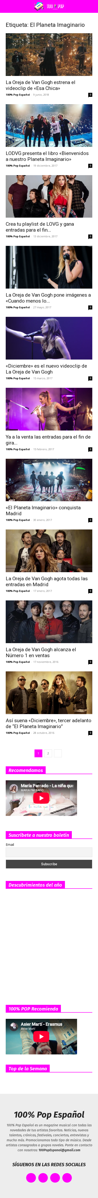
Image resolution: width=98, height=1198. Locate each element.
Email (10, 844)
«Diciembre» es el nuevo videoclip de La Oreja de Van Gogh (46, 369)
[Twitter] (43, 1178)
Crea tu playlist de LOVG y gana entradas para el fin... (40, 227)
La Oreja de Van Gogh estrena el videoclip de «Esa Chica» (40, 85)
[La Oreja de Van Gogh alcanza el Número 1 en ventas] (49, 621)
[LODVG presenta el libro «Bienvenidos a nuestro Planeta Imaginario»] (49, 125)
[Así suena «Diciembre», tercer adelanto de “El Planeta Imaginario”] (49, 692)
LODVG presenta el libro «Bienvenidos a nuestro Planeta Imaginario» (47, 156)
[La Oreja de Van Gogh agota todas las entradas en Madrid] (49, 550)
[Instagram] (55, 1178)
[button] (8, 6)
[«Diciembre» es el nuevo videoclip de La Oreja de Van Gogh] (49, 338)
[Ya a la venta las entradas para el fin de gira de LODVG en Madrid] (49, 409)
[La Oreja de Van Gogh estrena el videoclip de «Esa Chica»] (49, 54)
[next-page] (58, 753)
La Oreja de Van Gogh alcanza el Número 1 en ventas (41, 652)
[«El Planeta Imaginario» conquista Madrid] (49, 480)
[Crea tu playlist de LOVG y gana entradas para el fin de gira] (49, 196)
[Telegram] (67, 1178)
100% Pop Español (18, 94)
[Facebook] (31, 1178)
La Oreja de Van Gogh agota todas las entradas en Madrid (47, 581)
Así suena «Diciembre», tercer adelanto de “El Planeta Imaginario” (48, 723)
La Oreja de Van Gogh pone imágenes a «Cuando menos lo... (48, 298)
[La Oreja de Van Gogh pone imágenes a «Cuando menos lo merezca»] (49, 267)
